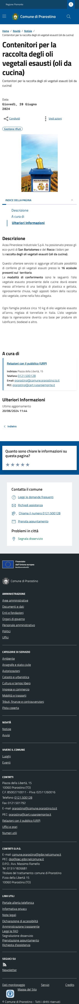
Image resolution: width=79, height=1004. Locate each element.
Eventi (6, 762)
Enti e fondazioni (13, 612)
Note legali (9, 915)
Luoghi (6, 756)
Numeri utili (9, 833)
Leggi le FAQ (10, 931)
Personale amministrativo (18, 625)
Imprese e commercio (15, 689)
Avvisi (6, 735)
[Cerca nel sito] (67, 16)
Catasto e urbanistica (15, 677)
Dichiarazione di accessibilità (20, 921)
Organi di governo (13, 619)
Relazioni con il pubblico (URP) (27, 363)
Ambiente (8, 658)
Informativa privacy (14, 908)
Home (5, 31)
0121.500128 (27, 375)
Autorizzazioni (11, 670)
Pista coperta (10, 707)
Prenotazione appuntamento (20, 940)
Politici (6, 631)
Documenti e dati (13, 606)
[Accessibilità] (10, 994)
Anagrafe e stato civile (16, 664)
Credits (69, 984)
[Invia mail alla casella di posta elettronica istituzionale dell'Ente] (34, 808)
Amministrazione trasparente (21, 926)
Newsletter (9, 970)
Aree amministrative (15, 600)
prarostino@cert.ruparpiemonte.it (34, 385)
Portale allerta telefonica (18, 902)
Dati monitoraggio (13, 984)
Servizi (45, 984)
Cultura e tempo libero (16, 683)
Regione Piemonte (14, 4)
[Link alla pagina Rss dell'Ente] (4, 964)
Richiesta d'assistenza (16, 945)
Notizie (28, 31)
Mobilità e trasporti (14, 695)
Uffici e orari (9, 826)
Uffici (5, 637)
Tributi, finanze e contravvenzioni (23, 701)
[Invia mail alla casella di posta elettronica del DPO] (36, 854)
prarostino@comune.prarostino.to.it (37, 380)
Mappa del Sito (27, 989)
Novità (16, 31)
